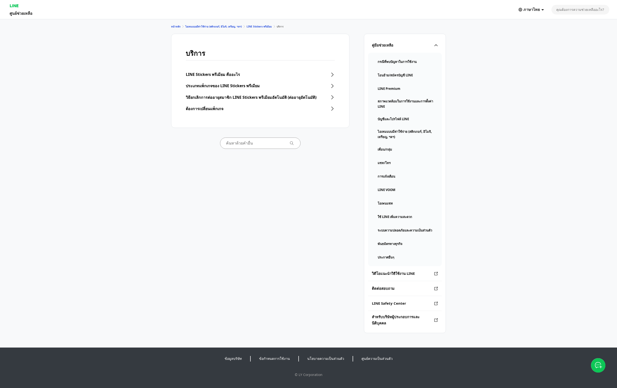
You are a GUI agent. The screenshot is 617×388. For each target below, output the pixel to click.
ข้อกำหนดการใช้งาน (274, 358)
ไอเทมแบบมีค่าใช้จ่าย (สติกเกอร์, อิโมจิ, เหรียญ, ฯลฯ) (213, 26)
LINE (14, 5)
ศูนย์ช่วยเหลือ (21, 13)
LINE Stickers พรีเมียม (259, 26)
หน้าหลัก (176, 26)
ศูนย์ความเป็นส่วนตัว (377, 358)
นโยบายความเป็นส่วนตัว (325, 358)
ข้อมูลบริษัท (233, 358)
